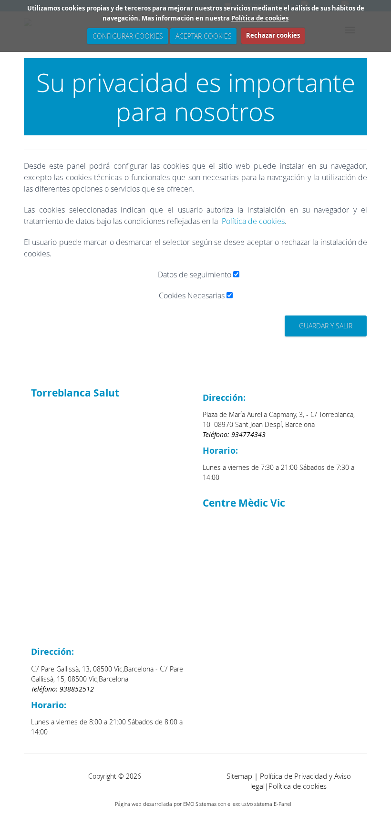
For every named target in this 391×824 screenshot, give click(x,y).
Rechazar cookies (273, 35)
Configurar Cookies (127, 36)
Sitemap (239, 776)
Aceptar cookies (203, 36)
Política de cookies (259, 18)
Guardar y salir (325, 325)
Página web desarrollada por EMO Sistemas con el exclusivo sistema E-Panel (203, 803)
